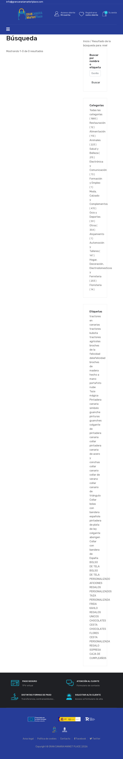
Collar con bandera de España (94, 550)
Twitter (96, 738)
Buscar (96, 82)
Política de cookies (47, 738)
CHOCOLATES (98, 620)
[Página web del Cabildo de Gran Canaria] (64, 729)
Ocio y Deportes (95, 217)
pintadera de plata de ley (95, 524)
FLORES (94, 633)
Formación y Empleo (96, 183)
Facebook (80, 738)
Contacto (65, 738)
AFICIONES (96, 583)
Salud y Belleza (95, 153)
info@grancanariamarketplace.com (24, 1)
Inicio (86, 41)
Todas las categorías (96, 114)
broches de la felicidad (95, 349)
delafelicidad (97, 358)
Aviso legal (28, 738)
